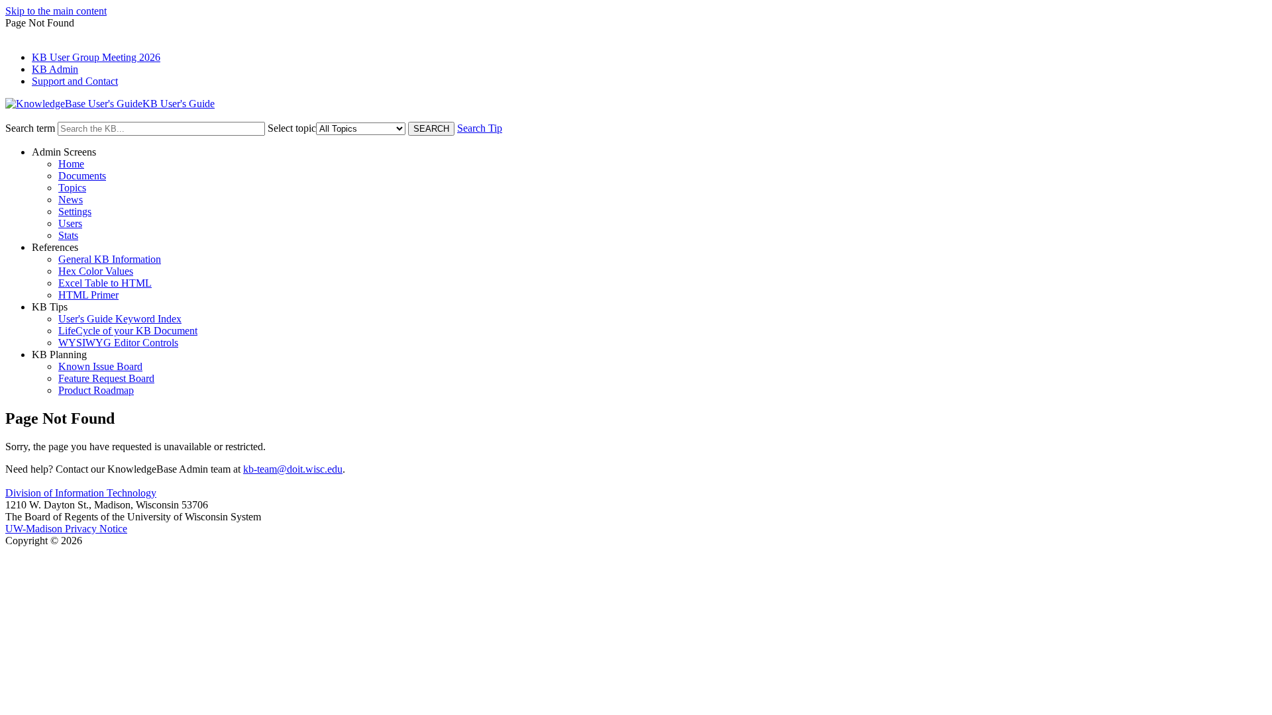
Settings (74, 211)
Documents (82, 175)
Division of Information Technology (80, 493)
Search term (30, 128)
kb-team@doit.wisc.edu (293, 469)
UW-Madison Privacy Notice (66, 528)
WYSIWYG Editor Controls (118, 342)
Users (70, 223)
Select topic (292, 128)
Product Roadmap (96, 390)
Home (71, 163)
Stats (68, 235)
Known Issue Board (100, 366)
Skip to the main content (56, 11)
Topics (72, 187)
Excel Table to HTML (105, 283)
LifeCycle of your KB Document (127, 330)
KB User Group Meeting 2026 (96, 57)
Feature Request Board (106, 378)
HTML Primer (88, 295)
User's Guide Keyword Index (120, 318)
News (70, 199)
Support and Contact (75, 81)
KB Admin (55, 69)
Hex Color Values (95, 271)
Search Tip (479, 128)
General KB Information (109, 259)
